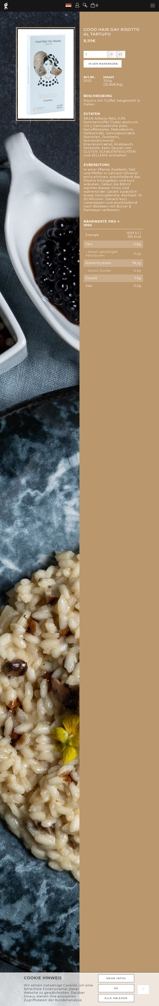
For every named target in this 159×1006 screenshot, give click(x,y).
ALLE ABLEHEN (116, 998)
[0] (90, 5)
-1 (111, 54)
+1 (120, 54)
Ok (116, 988)
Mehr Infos (116, 978)
